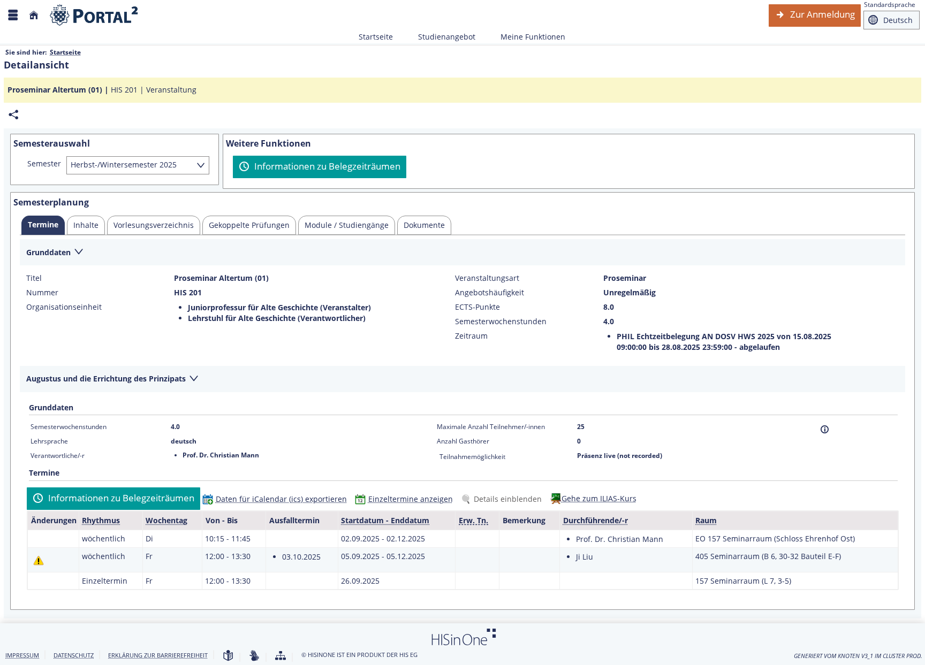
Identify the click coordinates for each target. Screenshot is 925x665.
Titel (34, 278)
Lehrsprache (49, 441)
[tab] (43, 225)
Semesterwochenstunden (501, 321)
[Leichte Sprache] (228, 656)
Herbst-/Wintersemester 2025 (124, 164)
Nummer (42, 292)
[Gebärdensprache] (254, 656)
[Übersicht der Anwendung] (280, 656)
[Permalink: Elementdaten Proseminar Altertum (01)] (13, 114)
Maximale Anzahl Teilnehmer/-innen (491, 426)
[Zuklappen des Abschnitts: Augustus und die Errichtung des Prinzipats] (462, 379)
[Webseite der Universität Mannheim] (94, 15)
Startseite (376, 37)
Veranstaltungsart (487, 278)
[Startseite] (34, 15)
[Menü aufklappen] (12, 15)
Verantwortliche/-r (58, 455)
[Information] (824, 429)
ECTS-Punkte (477, 307)
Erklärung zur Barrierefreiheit (158, 655)
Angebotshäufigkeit (489, 292)
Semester (44, 164)
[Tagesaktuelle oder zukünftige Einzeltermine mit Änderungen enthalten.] (38, 560)
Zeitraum (471, 336)
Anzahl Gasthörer (463, 441)
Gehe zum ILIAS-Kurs (599, 498)
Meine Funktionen (527, 37)
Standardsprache (889, 4)
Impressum (22, 655)
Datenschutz (74, 655)
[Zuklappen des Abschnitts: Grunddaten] (462, 252)
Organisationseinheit (64, 307)
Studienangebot (440, 37)
